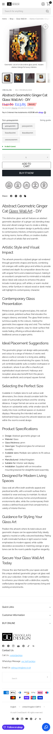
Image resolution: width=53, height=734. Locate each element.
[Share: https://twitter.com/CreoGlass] (16, 196)
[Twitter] (9, 646)
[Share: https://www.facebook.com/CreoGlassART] (11, 196)
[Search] (47, 11)
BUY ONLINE (8, 623)
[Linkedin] (34, 646)
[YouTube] (19, 646)
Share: (5, 196)
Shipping (14, 108)
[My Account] (43, 4)
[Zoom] (45, 26)
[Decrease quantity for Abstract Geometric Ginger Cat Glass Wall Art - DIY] (4, 157)
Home (4, 19)
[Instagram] (14, 646)
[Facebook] (4, 646)
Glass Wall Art (21, 19)
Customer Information (13, 615)
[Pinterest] (24, 646)
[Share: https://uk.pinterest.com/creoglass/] (20, 196)
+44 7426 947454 (28, 661)
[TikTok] (29, 646)
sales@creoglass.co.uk (21, 667)
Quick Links (8, 607)
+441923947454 (15, 655)
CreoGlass (7, 90)
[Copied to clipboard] (25, 196)
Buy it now (26, 172)
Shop (11, 19)
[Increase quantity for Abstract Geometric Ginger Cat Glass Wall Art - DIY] (47, 157)
